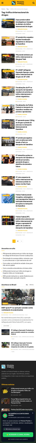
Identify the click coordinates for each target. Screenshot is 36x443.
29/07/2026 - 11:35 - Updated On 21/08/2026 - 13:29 (15, 315)
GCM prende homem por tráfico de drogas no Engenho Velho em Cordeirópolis (22, 390)
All (27, 284)
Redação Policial (23, 29)
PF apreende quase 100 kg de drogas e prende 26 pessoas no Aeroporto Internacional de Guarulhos (25, 124)
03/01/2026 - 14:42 (21, 134)
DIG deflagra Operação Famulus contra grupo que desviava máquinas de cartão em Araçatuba (22, 345)
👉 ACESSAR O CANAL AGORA (18, 434)
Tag (7, 9)
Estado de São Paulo (6, 71)
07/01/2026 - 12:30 (21, 116)
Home (3, 9)
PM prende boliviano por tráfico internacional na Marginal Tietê (24, 57)
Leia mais (7, 325)
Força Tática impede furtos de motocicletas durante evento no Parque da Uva (21, 401)
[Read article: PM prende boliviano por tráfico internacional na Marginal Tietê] (8, 58)
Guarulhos (6, 37)
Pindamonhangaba (7, 20)
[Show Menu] (2, 3)
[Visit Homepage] (18, 3)
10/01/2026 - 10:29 (21, 101)
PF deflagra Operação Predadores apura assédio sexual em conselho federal (22, 332)
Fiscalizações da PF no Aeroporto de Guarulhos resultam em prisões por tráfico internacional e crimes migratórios (24, 92)
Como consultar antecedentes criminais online (17, 268)
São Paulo (5, 55)
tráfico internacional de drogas (19, 9)
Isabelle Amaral (22, 99)
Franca (5, 177)
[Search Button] (33, 3)
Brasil (32, 284)
